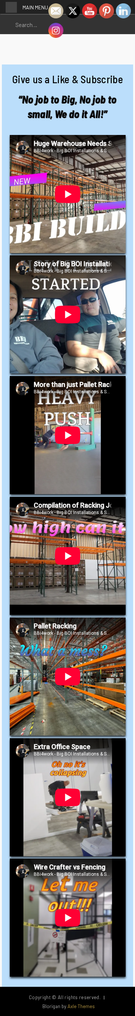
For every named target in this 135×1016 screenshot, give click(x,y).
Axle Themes (81, 1006)
